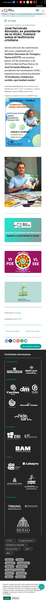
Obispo (19, 560)
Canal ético (20, 577)
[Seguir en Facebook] (14, 2)
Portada (18, 313)
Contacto (39, 6)
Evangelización (23, 563)
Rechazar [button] (15, 598)
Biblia (8, 553)
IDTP (20, 319)
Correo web (21, 573)
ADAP (27, 549)
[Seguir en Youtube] (24, 2)
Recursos (9, 567)
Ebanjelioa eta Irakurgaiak (15, 545)
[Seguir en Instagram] (20, 2)
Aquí (35, 96)
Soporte (9, 577)
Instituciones (22, 567)
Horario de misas (12, 549)
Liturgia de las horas (26, 541)
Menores (9, 573)
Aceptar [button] (7, 598)
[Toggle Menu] (37, 10)
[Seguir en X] (17, 2)
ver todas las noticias (30, 346)
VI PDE (9, 541)
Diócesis (9, 560)
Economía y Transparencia (15, 570)
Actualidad (10, 563)
